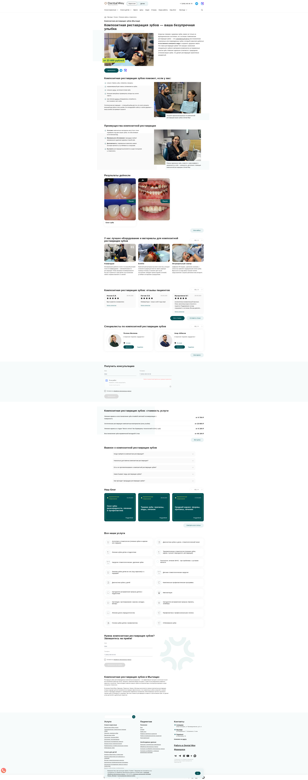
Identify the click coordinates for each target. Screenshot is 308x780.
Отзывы (142, 729)
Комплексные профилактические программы (116, 762)
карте (184, 739)
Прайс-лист (143, 731)
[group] (120, 507)
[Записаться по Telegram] (196, 3)
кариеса (117, 99)
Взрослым (132, 3)
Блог (141, 727)
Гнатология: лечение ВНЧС (111, 737)
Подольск (179, 734)
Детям (142, 3)
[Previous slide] (191, 240)
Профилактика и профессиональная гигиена (116, 745)
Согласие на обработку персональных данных (152, 748)
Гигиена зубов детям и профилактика (114, 768)
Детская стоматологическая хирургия (114, 760)
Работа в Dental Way (184, 745)
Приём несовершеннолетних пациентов (150, 735)
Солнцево (179, 725)
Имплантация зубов (109, 735)
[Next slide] (202, 240)
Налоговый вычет (144, 737)
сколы (114, 90)
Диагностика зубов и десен (111, 727)
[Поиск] (202, 10)
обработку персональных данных (122, 391)
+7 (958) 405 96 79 (186, 3)
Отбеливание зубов (109, 747)
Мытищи (179, 730)
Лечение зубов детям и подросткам (113, 754)
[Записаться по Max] (202, 3)
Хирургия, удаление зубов (111, 733)
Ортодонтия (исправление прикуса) (113, 741)
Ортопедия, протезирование (111, 739)
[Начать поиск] (133, 716)
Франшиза (179, 749)
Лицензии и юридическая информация (150, 744)
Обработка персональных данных (149, 746)
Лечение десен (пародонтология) (113, 743)
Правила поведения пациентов (148, 733)
